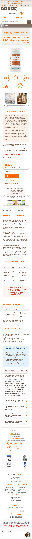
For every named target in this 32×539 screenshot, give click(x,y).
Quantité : (8, 171)
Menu (6, 26)
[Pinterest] (17, 517)
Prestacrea (19, 536)
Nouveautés (22, 489)
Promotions (22, 487)
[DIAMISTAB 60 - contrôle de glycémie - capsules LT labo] (10, 98)
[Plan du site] (9, 9)
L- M (22, 31)
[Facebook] (11, 517)
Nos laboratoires (22, 492)
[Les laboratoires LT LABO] (11, 204)
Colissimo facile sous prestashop (12, 531)
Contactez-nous (16, 502)
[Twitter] (14, 517)
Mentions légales (16, 498)
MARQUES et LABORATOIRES (12, 31)
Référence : (8, 181)
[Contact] (5, 9)
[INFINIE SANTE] (16, 13)
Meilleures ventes (22, 490)
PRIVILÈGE (12, 167)
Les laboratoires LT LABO (11, 197)
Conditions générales (16, 500)
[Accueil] (2, 9)
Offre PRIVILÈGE (9, 487)
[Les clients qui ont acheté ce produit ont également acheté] (6, 86)
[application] (16, 106)
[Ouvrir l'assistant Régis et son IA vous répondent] (28, 535)
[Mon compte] (12, 9)
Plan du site (10, 492)
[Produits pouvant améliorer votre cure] (26, 77)
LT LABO (26, 31)
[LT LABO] (20, 87)
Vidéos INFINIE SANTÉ (9, 490)
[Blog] (20, 517)
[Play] (5, 105)
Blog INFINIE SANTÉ (10, 489)
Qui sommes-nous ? (16, 497)
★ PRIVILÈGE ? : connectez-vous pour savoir (12, 17)
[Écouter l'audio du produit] (7, 78)
